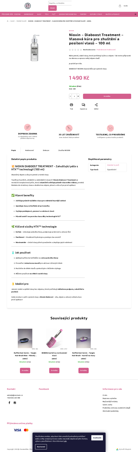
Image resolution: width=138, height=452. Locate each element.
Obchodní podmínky (111, 411)
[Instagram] (14, 402)
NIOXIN (71, 31)
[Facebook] (9, 402)
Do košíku (107, 96)
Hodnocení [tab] (29, 150)
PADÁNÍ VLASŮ (113, 165)
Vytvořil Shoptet (125, 449)
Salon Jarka (107, 405)
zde (65, 441)
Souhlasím (97, 438)
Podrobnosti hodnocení (106, 49)
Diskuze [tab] (46, 150)
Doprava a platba (110, 398)
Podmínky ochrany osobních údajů (116, 408)
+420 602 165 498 (13, 398)
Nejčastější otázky (110, 401)
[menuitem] (11, 14)
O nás (105, 395)
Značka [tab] (64, 150)
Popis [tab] (13, 150)
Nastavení (41, 447)
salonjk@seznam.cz (15, 395)
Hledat (52, 8)
